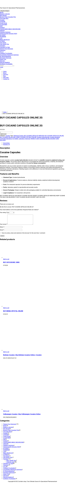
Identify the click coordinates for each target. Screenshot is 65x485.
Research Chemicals (5, 58)
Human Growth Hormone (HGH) (8, 33)
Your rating (3, 212)
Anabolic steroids (5, 14)
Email (2, 230)
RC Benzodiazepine (5, 56)
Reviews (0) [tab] (6, 144)
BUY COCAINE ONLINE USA (7, 137)
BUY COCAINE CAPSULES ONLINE (54, 135)
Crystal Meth (3, 24)
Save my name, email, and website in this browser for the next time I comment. (23, 233)
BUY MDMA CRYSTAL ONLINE (13, 311)
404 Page (6, 77)
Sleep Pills (3, 59)
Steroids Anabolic (5, 62)
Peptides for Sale (5, 47)
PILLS (1, 52)
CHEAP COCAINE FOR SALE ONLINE (26, 137)
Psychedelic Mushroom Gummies (9, 55)
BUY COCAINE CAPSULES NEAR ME (34, 135)
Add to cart (3, 134)
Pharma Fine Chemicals (6, 49)
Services (5, 74)
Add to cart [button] (6, 259)
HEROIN (2, 30)
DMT (1, 26)
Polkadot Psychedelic (6, 53)
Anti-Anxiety (3, 15)
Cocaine (2, 20)
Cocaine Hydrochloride (43, 137)
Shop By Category (5, 10)
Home (4, 71)
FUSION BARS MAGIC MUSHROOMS (10, 29)
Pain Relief (3, 42)
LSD (1, 38)
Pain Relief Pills (4, 44)
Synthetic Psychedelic (6, 64)
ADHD (1, 12)
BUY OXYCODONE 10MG (11, 262)
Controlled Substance (6, 138)
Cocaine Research (55, 137)
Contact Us (6, 79)
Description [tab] (6, 143)
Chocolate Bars (4, 18)
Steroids (2, 61)
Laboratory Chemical (24, 138)
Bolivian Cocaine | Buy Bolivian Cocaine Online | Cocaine (22, 355)
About (4, 73)
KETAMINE (3, 36)
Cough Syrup (3, 23)
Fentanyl (2, 27)
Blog (4, 76)
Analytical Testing (18, 135)
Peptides (2, 45)
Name (2, 227)
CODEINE (2, 21)
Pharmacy (2, 50)
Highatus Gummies (5, 32)
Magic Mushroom (5, 39)
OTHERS (2, 41)
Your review (3, 224)
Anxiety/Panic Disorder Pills (8, 17)
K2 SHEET (3, 35)
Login (1, 67)
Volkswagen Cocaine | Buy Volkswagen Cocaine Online (22, 414)
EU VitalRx (15, 138)
